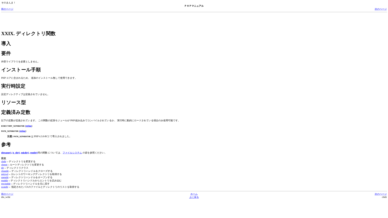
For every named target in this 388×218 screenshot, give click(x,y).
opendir (4, 177)
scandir (4, 187)
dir (2, 168)
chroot (4, 164)
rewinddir (5, 183)
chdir (3, 161)
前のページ (7, 9)
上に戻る (194, 197)
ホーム (194, 194)
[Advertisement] (56, 20)
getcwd (4, 174)
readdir (4, 180)
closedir (5, 171)
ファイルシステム (72, 152)
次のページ (381, 9)
